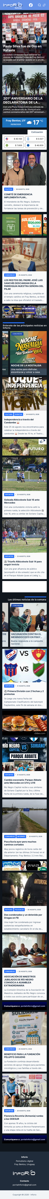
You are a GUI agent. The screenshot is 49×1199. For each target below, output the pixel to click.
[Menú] (44, 5)
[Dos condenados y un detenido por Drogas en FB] (24, 889)
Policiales (19, 910)
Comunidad (10, 275)
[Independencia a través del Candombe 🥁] (24, 394)
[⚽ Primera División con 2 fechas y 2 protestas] (24, 665)
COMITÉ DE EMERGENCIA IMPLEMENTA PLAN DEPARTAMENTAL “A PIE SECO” (21, 196)
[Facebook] (31, 5)
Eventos (18, 414)
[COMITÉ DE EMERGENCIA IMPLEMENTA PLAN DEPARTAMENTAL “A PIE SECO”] (24, 168)
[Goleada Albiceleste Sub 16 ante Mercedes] (24, 474)
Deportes (9, 494)
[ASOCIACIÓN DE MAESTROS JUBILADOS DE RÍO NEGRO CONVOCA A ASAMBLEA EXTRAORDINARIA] (24, 951)
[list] (24, 353)
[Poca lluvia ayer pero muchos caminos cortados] (24, 816)
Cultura (8, 414)
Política (8, 189)
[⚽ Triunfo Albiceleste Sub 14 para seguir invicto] (24, 536)
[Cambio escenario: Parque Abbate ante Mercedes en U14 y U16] (24, 754)
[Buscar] (39, 5)
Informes (21, 836)
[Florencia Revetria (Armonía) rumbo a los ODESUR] (24, 1090)
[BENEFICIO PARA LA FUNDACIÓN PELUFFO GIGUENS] (24, 1028)
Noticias (8, 910)
